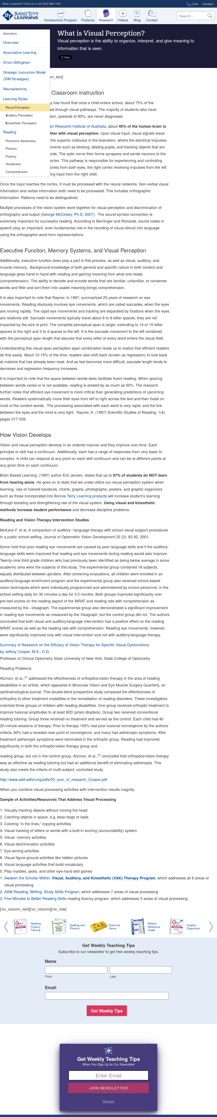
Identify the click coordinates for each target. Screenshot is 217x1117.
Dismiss (108, 1101)
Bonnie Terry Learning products (80, 495)
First (48, 976)
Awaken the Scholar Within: (79, 877)
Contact (207, 3)
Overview (10, 42)
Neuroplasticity (15, 88)
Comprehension (17, 171)
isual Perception (18, 107)
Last (113, 976)
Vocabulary (13, 164)
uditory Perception (19, 115)
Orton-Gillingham (16, 62)
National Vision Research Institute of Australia (67, 126)
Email (50, 987)
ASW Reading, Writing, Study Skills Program (41, 891)
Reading (9, 131)
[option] (108, 926)
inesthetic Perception (21, 123)
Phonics (11, 148)
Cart (194, 4)
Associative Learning (19, 52)
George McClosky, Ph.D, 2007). (69, 214)
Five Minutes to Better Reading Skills (35, 898)
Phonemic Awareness (21, 140)
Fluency (11, 156)
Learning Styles (15, 98)
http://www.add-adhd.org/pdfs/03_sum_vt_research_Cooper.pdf (53, 779)
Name (50, 961)
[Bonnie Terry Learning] (19, 16)
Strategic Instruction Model (24, 75)
